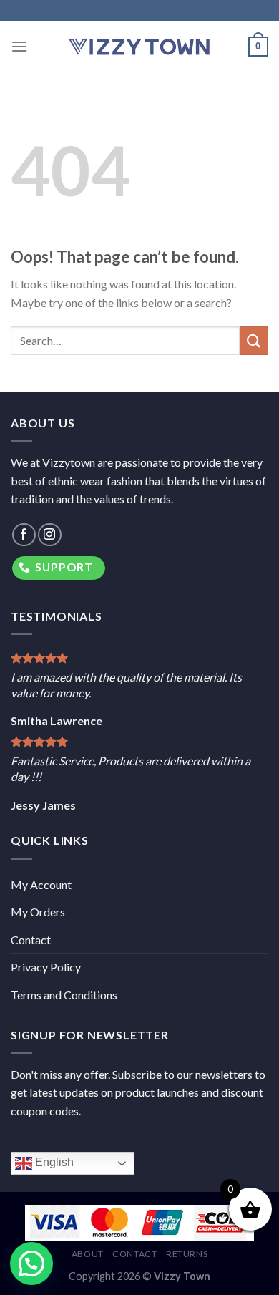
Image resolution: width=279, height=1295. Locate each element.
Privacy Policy (46, 967)
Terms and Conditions (64, 994)
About (88, 1253)
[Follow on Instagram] (50, 535)
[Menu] (19, 46)
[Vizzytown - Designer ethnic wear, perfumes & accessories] (139, 46)
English (53, 1163)
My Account (41, 884)
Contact (31, 939)
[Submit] (254, 340)
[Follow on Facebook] (24, 535)
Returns (186, 1253)
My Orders (38, 911)
